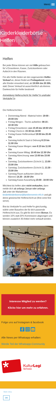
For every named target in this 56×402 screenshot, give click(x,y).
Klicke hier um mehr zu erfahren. (28, 307)
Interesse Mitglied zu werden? (28, 301)
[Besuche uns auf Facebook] (22, 330)
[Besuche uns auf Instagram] (27, 330)
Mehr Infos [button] (8, 392)
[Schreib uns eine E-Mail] (33, 330)
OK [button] (6, 398)
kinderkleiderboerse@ (23, 195)
